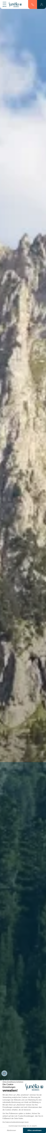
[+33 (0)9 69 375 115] (32, 4)
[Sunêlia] (15, 4)
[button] (41, 4)
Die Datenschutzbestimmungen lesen (16, 1122)
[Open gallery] (4, 1073)
